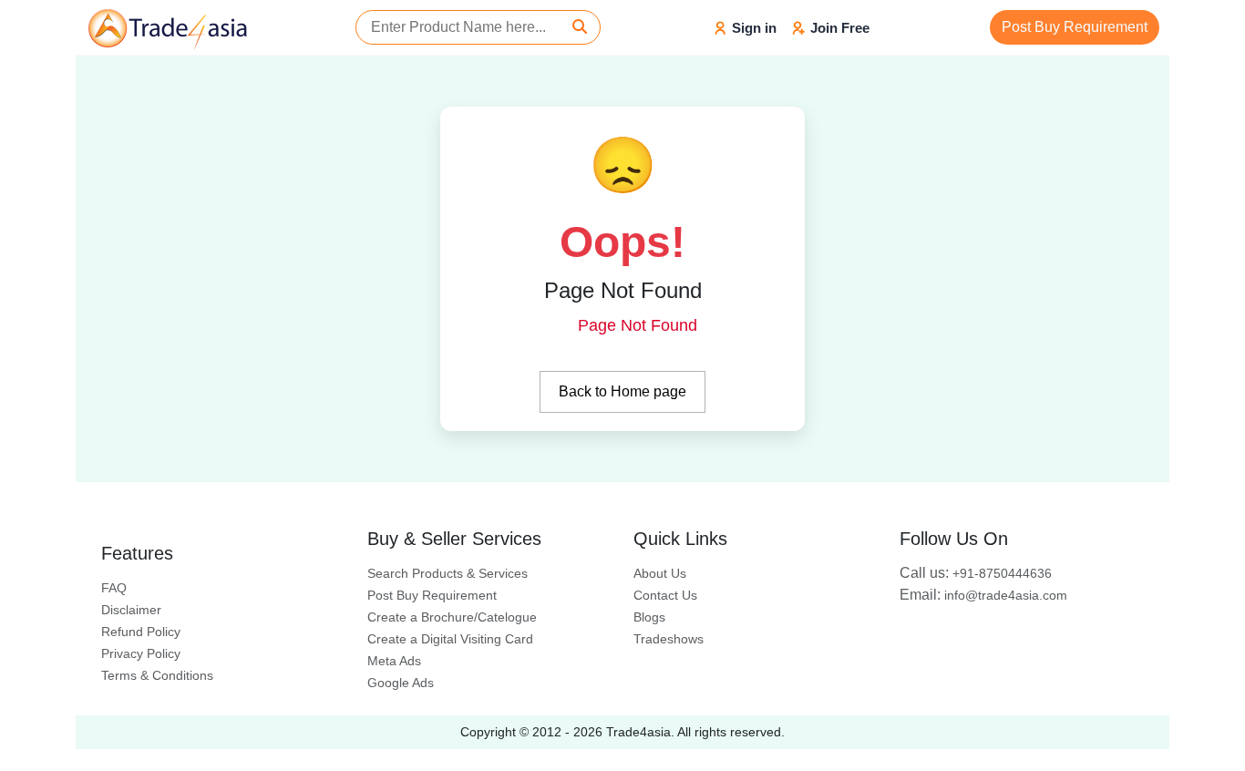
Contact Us (665, 595)
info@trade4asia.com (983, 595)
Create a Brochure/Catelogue (452, 617)
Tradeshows (668, 639)
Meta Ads (394, 660)
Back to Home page (622, 391)
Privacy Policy (140, 653)
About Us (659, 573)
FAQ (114, 588)
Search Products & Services (447, 573)
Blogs (649, 617)
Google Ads (400, 682)
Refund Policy (140, 631)
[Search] (580, 27)
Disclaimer (131, 609)
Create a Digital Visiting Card (450, 639)
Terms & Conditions (157, 675)
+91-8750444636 (976, 573)
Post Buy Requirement (1074, 27)
